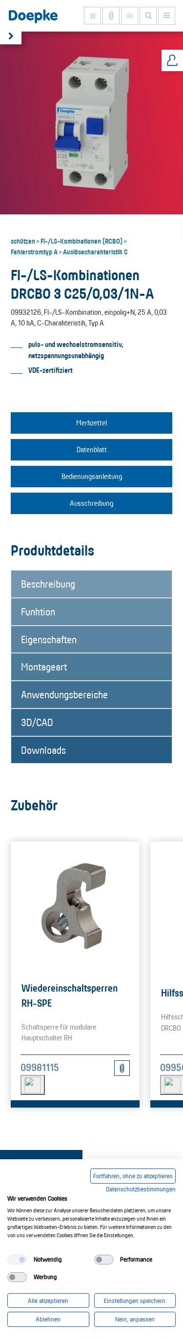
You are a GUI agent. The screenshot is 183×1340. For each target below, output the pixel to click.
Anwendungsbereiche (64, 694)
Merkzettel (91, 422)
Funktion (38, 611)
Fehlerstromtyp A (34, 251)
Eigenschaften (49, 639)
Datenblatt (92, 449)
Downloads (43, 750)
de (129, 15)
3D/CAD (37, 722)
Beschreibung (48, 583)
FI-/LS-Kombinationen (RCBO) (81, 240)
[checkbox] (17, 1259)
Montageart (44, 666)
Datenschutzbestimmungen (141, 1189)
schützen (23, 240)
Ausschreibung (91, 503)
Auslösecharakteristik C (95, 251)
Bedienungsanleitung (91, 476)
